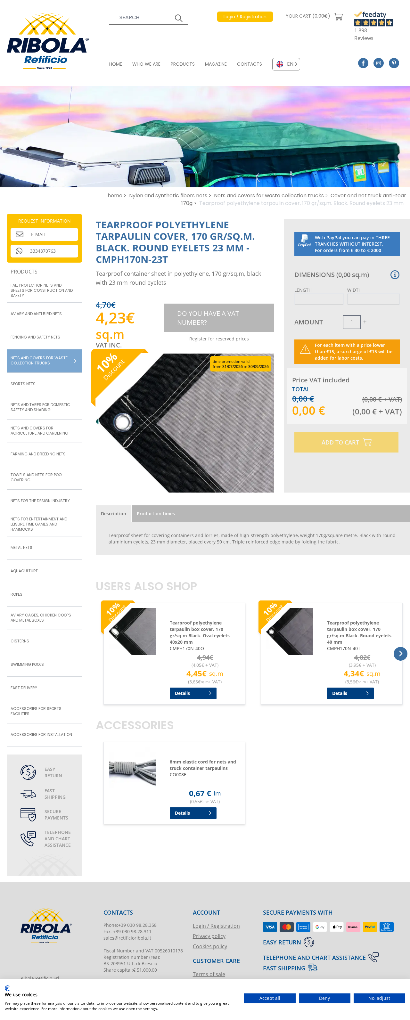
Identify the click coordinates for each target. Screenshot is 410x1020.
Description (113, 513)
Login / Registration (216, 925)
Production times (156, 513)
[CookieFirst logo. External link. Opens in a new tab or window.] (7, 988)
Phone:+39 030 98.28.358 (130, 925)
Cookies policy (210, 946)
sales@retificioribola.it (127, 938)
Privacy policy (209, 936)
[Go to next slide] (400, 654)
